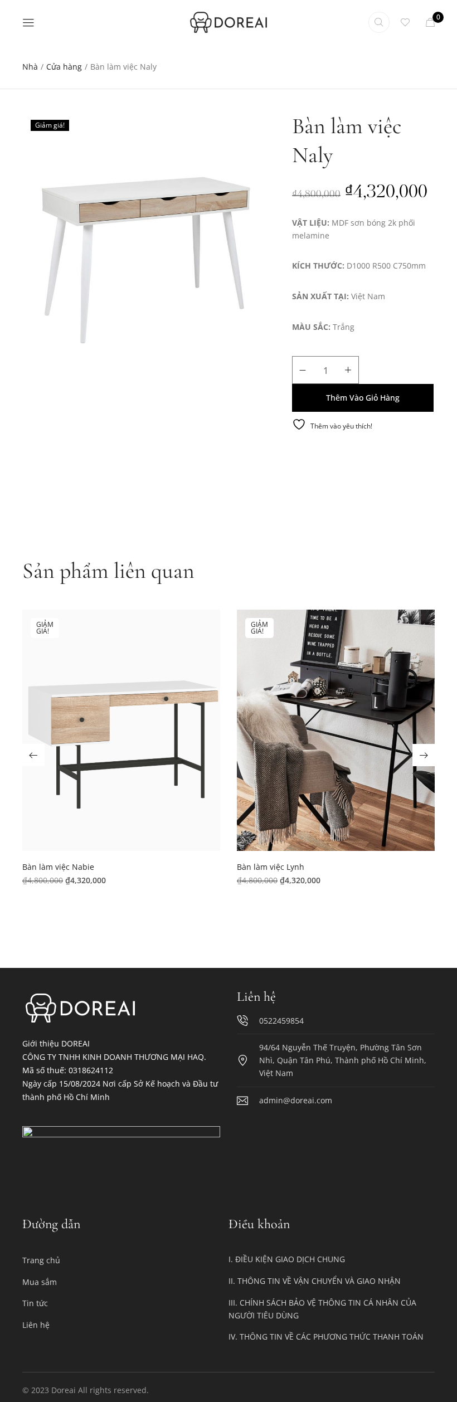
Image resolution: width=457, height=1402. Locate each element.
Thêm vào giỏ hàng (363, 397)
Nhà (30, 66)
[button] (121, 735)
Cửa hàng (64, 66)
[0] (430, 22)
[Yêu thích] (408, 22)
